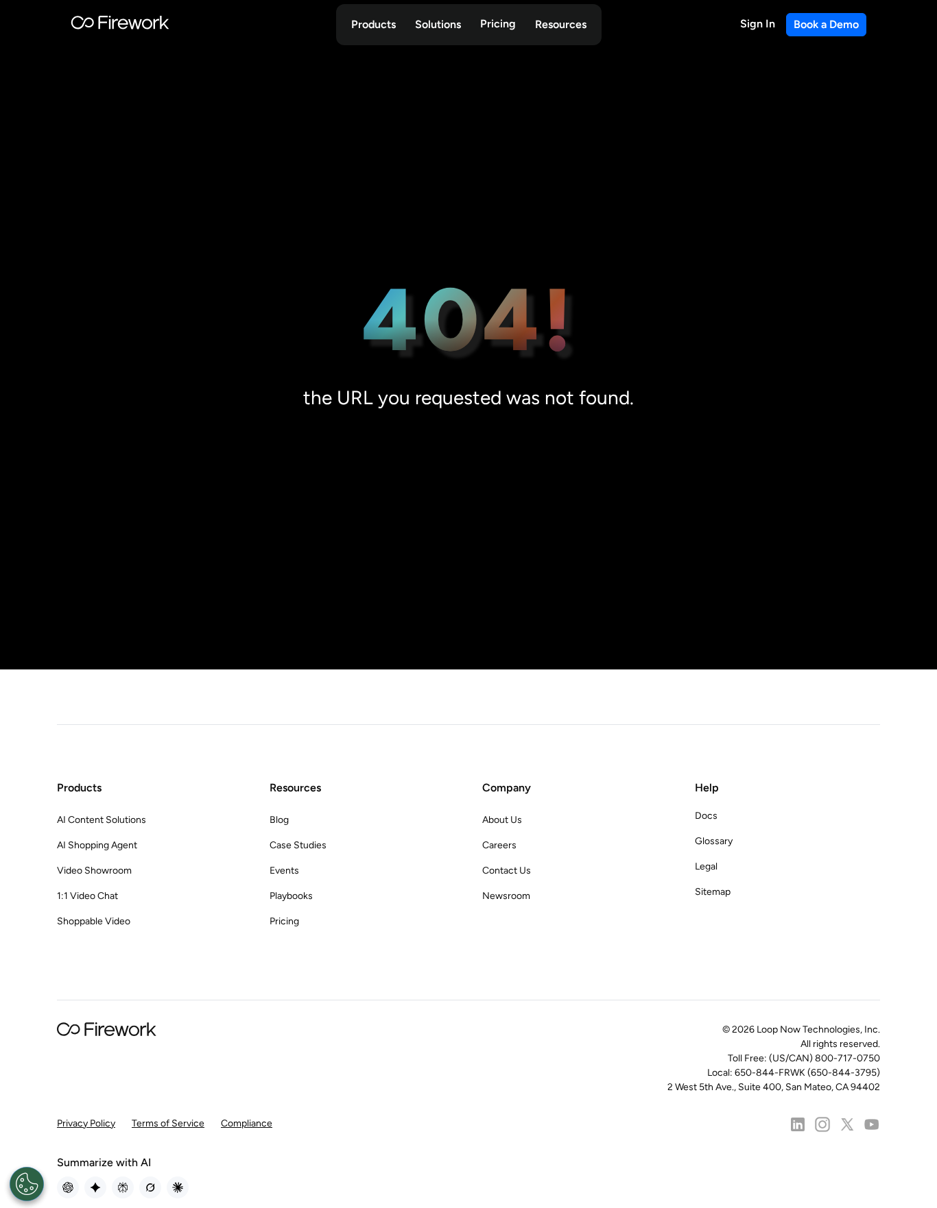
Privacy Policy (86, 1123)
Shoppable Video (93, 921)
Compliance (246, 1123)
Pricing (498, 23)
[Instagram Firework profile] (822, 1124)
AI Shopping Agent (97, 845)
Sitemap (713, 892)
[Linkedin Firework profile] (798, 1124)
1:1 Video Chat (87, 896)
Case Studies (298, 845)
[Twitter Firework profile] (847, 1124)
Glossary (714, 841)
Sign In (757, 23)
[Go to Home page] (120, 25)
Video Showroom (94, 870)
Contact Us (506, 870)
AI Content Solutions (101, 820)
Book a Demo (826, 24)
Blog (279, 820)
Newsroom (506, 896)
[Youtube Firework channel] (872, 1124)
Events (284, 870)
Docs (706, 816)
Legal (706, 866)
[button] (373, 25)
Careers (499, 845)
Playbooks (291, 896)
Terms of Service (168, 1123)
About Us (502, 820)
